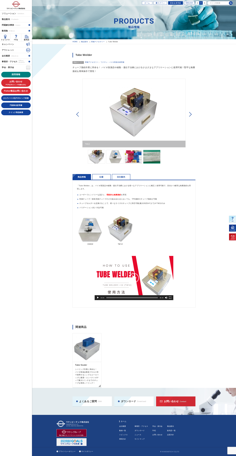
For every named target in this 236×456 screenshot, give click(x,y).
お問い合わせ (16, 83)
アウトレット (8, 50)
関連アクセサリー (92, 62)
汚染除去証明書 (16, 105)
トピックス (5, 40)
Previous (77, 114)
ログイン (161, 3)
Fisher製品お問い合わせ (16, 91)
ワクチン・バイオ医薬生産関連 (112, 62)
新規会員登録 (175, 3)
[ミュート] (166, 297)
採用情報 (16, 74)
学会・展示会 (8, 67)
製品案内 (170, 426)
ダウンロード (232, 230)
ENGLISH (189, 3)
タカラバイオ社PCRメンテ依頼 (16, 98)
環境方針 (122, 439)
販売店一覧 (171, 430)
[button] (134, 278)
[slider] (132, 297)
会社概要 (10, 56)
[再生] (98, 297)
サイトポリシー (87, 451)
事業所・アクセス (141, 426)
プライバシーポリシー (67, 451)
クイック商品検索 (16, 112)
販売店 (26, 40)
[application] (134, 278)
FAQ (16, 40)
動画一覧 (122, 430)
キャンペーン (8, 44)
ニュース (138, 435)
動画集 (8, 31)
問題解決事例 (11, 25)
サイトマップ (140, 439)
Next (190, 114)
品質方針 (170, 435)
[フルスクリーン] (170, 297)
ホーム (147, 3)
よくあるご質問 (231, 222)
